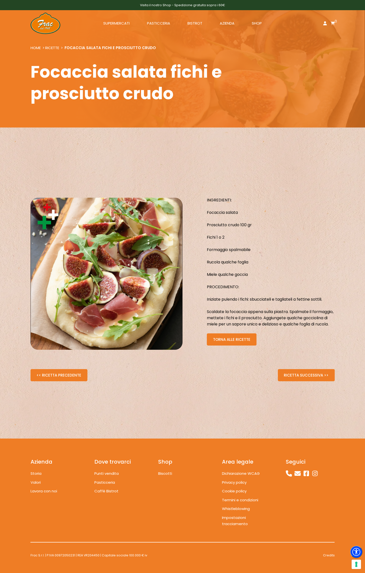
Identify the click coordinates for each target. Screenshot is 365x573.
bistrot (194, 23)
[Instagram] (315, 473)
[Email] (297, 473)
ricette (52, 47)
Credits (329, 555)
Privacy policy (234, 482)
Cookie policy (234, 491)
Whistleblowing (236, 508)
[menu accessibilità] (356, 552)
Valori (36, 482)
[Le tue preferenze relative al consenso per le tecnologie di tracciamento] (356, 564)
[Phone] (289, 473)
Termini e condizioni (240, 500)
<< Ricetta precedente (58, 375)
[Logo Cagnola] (45, 23)
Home (36, 47)
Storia (36, 473)
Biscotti (165, 473)
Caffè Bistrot (106, 491)
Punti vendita (106, 473)
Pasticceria (104, 482)
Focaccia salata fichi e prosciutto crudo (110, 47)
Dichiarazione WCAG (241, 473)
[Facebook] (306, 473)
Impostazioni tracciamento (235, 521)
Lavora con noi (44, 491)
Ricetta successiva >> (306, 375)
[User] (325, 24)
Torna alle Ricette (231, 339)
